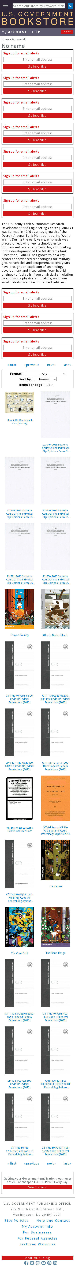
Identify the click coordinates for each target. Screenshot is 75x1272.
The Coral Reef (19, 953)
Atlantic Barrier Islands (55, 635)
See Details (37, 1187)
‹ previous (31, 365)
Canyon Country (19, 635)
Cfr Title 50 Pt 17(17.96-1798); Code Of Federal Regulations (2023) (55, 1151)
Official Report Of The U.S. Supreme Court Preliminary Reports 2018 (55, 831)
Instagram (38, 1263)
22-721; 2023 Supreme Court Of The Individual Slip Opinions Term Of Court (19, 579)
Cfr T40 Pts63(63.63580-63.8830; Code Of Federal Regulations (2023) (19, 766)
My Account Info (37, 1226)
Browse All (18, 39)
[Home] (37, 24)
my (14, 32)
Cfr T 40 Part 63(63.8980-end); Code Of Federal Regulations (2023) (19, 1017)
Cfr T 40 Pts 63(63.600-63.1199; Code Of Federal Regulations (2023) (55, 699)
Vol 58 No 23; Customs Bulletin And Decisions (19, 829)
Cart (67, 32)
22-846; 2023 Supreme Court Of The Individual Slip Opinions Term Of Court (55, 448)
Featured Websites (37, 1244)
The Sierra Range (55, 953)
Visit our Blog (37, 1258)
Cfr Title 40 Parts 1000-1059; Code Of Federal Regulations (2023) (55, 766)
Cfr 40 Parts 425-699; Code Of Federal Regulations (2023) (20, 1084)
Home (5, 39)
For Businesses (37, 1232)
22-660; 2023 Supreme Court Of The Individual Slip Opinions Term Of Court (55, 514)
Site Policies (17, 1220)
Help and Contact (53, 1220)
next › (51, 365)
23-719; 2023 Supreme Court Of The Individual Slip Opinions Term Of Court (19, 514)
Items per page (31, 385)
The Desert (55, 886)
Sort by (25, 379)
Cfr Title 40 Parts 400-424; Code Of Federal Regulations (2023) (55, 1017)
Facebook (26, 1263)
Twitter (32, 1263)
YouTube (43, 1263)
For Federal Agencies (37, 1238)
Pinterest (49, 1263)
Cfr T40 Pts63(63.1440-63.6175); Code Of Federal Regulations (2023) (19, 898)
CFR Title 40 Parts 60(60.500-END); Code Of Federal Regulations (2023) (55, 1084)
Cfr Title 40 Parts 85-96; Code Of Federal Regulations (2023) (19, 699)
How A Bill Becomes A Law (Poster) (19, 422)
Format (16, 374)
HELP (35, 32)
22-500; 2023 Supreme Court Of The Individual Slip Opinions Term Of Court (55, 579)
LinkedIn (55, 1263)
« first (12, 365)
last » (67, 365)
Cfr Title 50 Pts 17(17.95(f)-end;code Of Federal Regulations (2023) (19, 1151)
